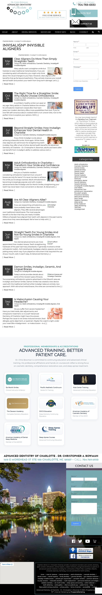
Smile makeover (80, 204)
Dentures (77, 179)
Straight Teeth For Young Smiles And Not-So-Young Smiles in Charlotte (36, 233)
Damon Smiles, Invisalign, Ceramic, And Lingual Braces (37, 268)
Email (76, 52)
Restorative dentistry (81, 197)
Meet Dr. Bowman (51, 574)
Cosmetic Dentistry (43, 63)
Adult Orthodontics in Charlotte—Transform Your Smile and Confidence (37, 164)
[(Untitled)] (93, 32)
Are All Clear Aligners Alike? (30, 199)
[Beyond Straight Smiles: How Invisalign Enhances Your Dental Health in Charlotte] (55, 140)
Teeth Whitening (80, 206)
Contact (83, 32)
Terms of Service (76, 587)
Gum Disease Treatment (91, 576)
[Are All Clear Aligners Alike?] (55, 209)
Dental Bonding (80, 170)
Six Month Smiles (60, 583)
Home (5, 32)
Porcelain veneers (80, 193)
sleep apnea (78, 202)
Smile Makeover (90, 583)
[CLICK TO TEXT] (84, 16)
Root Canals (78, 198)
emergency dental (80, 180)
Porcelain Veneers (79, 579)
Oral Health (78, 188)
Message (77, 67)
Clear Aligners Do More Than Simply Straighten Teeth (35, 60)
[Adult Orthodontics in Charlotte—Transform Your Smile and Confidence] (55, 176)
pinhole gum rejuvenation (83, 191)
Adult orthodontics (29, 63)
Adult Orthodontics (76, 574)
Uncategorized (79, 209)
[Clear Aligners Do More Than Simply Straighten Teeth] (55, 71)
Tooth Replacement (70, 581)
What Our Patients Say (71, 585)
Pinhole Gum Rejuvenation (64, 579)
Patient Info (60, 32)
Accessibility (86, 587)
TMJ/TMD (77, 207)
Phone (76, 59)
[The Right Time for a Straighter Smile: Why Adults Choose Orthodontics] (55, 105)
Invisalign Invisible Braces (46, 579)
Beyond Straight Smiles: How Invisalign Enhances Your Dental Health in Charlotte (37, 130)
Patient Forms (84, 585)
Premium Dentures (92, 579)
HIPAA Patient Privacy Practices (48, 587)
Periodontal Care (80, 189)
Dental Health (79, 173)
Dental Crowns (79, 171)
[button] (99, 32)
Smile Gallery (59, 585)
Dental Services (29, 32)
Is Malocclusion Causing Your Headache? (31, 300)
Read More (8, 84)
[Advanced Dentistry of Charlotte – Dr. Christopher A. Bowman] (19, 8)
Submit (78, 89)
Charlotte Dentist (8, 41)
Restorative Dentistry (56, 581)
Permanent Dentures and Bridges (88, 581)
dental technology (80, 177)
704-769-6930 (87, 4)
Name (76, 42)
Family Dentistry (80, 182)
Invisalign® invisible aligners (47, 135)
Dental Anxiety (79, 168)
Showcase (46, 32)
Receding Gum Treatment (87, 119)
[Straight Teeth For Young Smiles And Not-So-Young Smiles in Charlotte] (55, 243)
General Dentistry (80, 184)
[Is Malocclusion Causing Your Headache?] (55, 313)
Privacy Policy (64, 587)
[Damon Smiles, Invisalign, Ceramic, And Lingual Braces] (55, 275)
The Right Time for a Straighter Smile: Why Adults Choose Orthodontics (36, 94)
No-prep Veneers (42, 581)
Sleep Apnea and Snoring (75, 583)
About (15, 32)
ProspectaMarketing (78, 592)
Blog (72, 32)
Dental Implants (80, 175)
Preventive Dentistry (81, 195)
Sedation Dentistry (81, 200)
